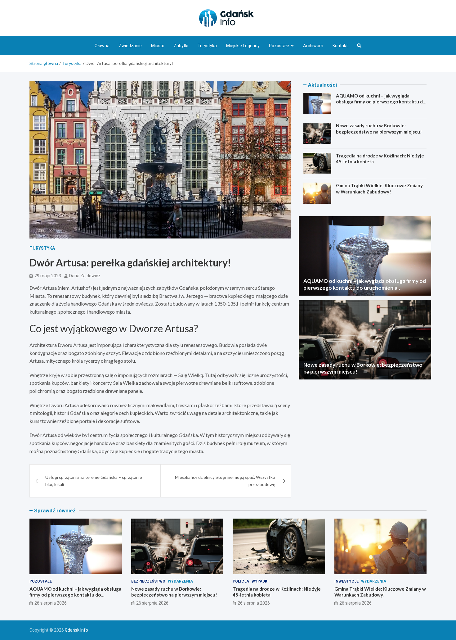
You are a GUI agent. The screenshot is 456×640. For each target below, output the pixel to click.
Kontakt (340, 45)
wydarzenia (180, 581)
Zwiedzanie (130, 45)
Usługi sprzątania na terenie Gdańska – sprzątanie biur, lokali (93, 480)
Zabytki (181, 45)
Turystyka (207, 45)
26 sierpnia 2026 (50, 603)
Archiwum (313, 45)
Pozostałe (279, 45)
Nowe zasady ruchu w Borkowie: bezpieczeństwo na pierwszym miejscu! (379, 128)
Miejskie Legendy (243, 45)
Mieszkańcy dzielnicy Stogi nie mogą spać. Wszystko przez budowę (225, 480)
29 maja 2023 (47, 275)
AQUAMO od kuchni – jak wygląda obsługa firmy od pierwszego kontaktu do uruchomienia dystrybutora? (381, 102)
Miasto (157, 45)
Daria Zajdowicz (85, 275)
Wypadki (260, 581)
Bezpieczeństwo (148, 581)
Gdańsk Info (76, 630)
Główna (102, 45)
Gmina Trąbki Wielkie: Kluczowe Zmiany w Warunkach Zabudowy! (379, 188)
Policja (241, 581)
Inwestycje (346, 581)
